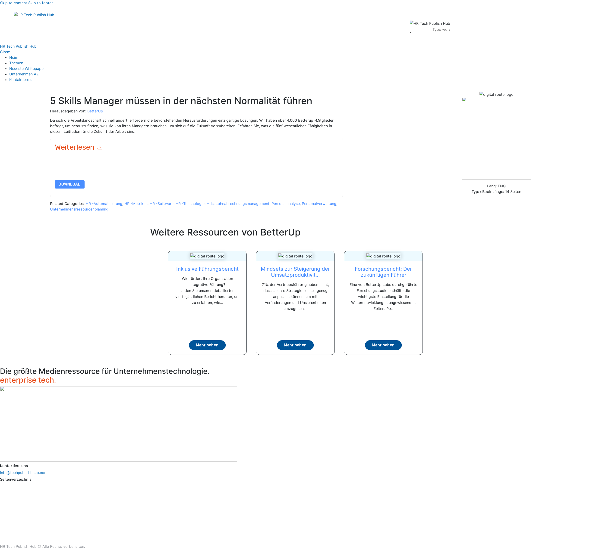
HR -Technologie (190, 203)
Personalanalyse (285, 203)
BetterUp (95, 111)
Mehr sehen (207, 345)
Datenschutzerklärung (260, 169)
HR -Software (161, 203)
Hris (210, 203)
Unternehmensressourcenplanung (79, 209)
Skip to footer (40, 2)
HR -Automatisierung (104, 203)
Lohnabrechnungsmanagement (242, 203)
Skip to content (13, 2)
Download (70, 184)
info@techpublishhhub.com (23, 472)
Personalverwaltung (319, 203)
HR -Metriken (136, 203)
